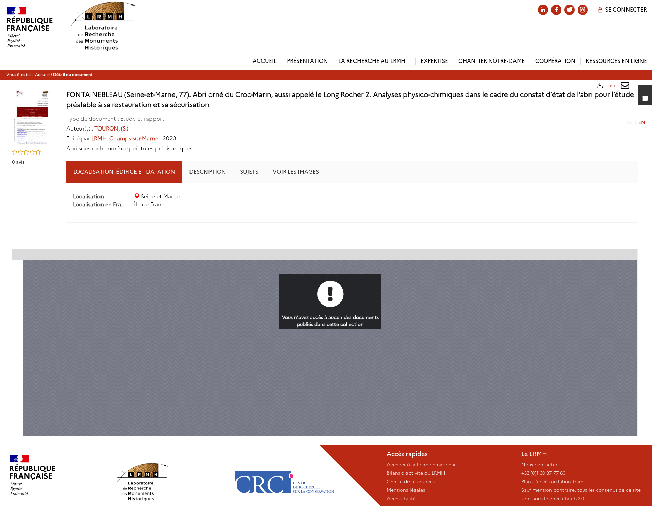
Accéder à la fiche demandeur (421, 465)
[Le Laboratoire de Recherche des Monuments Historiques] (171, 475)
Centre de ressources (411, 482)
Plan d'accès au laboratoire (552, 482)
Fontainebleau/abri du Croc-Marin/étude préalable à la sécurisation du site (546, 234)
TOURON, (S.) (111, 128)
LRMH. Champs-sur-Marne (124, 138)
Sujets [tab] (249, 172)
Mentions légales (406, 490)
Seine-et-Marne (160, 196)
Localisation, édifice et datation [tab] (124, 172)
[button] (32, 117)
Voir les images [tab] (296, 172)
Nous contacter (539, 465)
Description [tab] (207, 172)
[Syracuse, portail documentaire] (103, 26)
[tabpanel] (352, 201)
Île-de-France (150, 204)
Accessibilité (401, 499)
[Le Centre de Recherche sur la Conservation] (284, 475)
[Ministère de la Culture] (58, 475)
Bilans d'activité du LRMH (416, 473)
